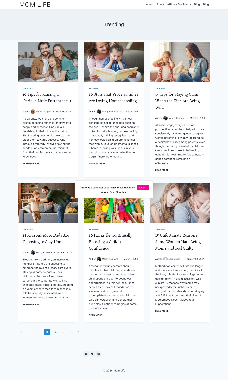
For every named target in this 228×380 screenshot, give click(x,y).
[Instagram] (98, 354)
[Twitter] (92, 354)
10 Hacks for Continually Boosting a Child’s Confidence (110, 241)
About (149, 4)
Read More (31, 163)
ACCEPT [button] (143, 188)
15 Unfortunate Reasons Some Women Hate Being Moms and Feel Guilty (178, 241)
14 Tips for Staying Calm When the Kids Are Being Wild (177, 100)
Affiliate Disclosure (179, 4)
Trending (28, 88)
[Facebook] (86, 354)
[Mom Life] (35, 4)
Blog (197, 4)
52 (77, 332)
